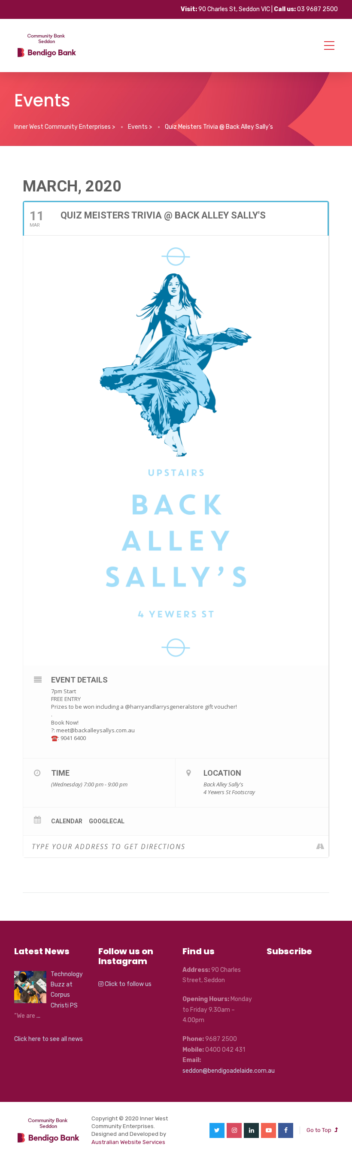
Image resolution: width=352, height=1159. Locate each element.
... (38, 1015)
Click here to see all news (48, 1039)
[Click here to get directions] (321, 846)
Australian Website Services (128, 1142)
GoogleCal (106, 821)
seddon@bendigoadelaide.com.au (228, 1070)
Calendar (66, 821)
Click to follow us (127, 984)
